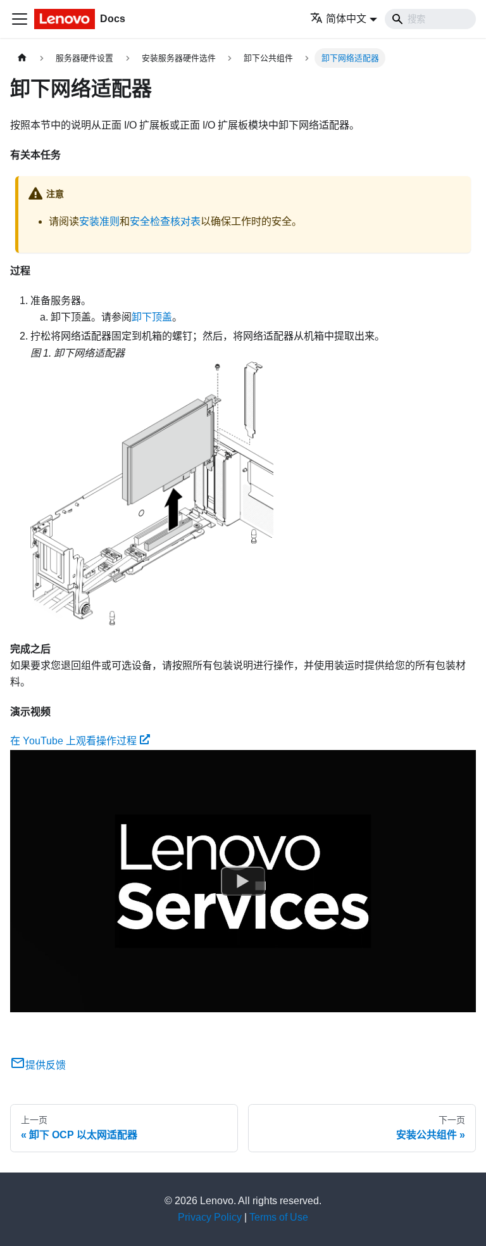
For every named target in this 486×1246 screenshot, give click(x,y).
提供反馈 (45, 1065)
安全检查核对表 (165, 221)
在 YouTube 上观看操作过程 (73, 740)
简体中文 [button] (346, 18)
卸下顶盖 (152, 317)
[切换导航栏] (19, 19)
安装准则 (99, 221)
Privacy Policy (210, 1217)
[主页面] (22, 58)
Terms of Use (278, 1217)
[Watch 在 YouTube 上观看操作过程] (243, 881)
